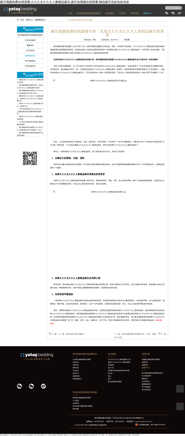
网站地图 (76, 409)
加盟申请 (145, 365)
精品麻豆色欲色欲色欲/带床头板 (119, 370)
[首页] (25, 13)
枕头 (109, 376)
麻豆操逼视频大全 (40, 435)
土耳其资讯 (30, 51)
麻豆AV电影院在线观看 (14, 435)
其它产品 (111, 368)
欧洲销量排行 (77, 379)
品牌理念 (76, 365)
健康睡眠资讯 (40, 20)
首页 (70, 13)
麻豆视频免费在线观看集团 (89, 13)
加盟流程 (145, 362)
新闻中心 (147, 13)
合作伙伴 (76, 370)
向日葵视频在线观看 (75, 435)
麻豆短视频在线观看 (115, 381)
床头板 (110, 373)
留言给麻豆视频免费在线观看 (82, 406)
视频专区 (30, 45)
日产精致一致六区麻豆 (132, 435)
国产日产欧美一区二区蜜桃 (104, 435)
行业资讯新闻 (30, 40)
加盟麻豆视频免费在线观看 (151, 359)
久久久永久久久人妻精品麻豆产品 (119, 359)
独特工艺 (76, 373)
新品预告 (111, 365)
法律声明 (76, 403)
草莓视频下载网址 (62, 435)
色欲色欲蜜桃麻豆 (28, 435)
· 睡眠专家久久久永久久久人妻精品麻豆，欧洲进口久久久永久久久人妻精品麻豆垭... (30, 98)
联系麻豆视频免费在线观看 (80, 20)
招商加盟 (135, 13)
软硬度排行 (76, 376)
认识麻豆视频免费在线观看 (82, 359)
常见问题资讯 (30, 66)
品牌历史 (76, 362)
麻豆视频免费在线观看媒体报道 (30, 35)
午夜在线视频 (51, 435)
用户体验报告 (30, 61)
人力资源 (76, 400)
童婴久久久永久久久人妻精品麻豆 (119, 362)
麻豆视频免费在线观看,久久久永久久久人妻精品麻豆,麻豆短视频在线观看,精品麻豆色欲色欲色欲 (64, 2)
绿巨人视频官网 (119, 435)
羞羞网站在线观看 (89, 435)
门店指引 (122, 13)
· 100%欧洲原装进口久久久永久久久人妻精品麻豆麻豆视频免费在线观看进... (29, 111)
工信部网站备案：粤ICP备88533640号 (151, 425)
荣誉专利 (76, 368)
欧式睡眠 (110, 13)
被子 (109, 379)
